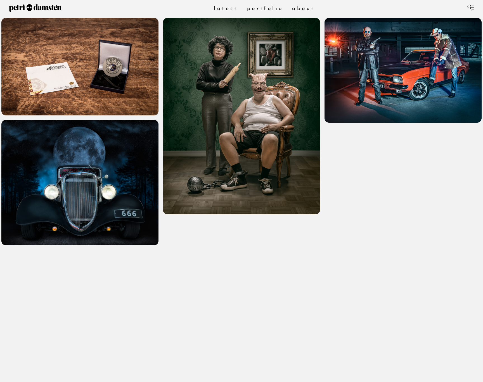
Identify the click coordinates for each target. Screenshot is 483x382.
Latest (226, 8)
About (303, 8)
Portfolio (265, 8)
